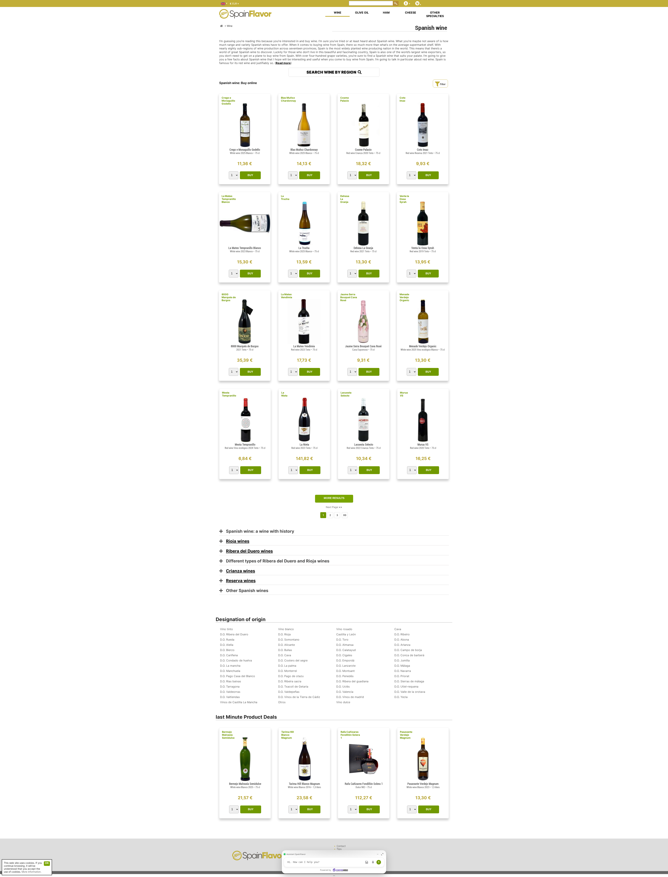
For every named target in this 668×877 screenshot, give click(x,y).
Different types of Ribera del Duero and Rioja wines (276, 561)
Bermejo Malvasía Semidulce (228, 734)
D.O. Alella (226, 644)
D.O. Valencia (344, 691)
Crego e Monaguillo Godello (228, 100)
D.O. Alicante (286, 644)
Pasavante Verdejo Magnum (406, 734)
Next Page (334, 507)
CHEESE (410, 12)
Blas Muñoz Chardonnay (288, 99)
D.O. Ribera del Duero (234, 634)
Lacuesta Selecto (346, 394)
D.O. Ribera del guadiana (352, 681)
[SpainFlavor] (221, 25)
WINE (337, 12)
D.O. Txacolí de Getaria (293, 686)
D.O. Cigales (344, 655)
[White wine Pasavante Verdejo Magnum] (423, 780)
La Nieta (284, 394)
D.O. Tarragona (230, 686)
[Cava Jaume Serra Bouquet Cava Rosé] (363, 343)
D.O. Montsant (345, 671)
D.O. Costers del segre (293, 660)
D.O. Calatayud (346, 650)
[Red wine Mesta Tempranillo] (245, 441)
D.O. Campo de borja (408, 650)
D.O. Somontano (288, 639)
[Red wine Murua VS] (423, 441)
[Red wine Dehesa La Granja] (363, 244)
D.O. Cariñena (229, 655)
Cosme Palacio (344, 99)
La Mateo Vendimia (286, 296)
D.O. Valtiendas (230, 697)
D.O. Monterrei (287, 671)
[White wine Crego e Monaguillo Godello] (244, 146)
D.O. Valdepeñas (288, 691)
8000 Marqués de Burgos (229, 297)
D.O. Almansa (344, 644)
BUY (250, 175)
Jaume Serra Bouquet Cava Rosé (348, 297)
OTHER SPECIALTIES (435, 14)
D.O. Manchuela (230, 671)
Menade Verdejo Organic (404, 297)
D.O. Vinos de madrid (350, 697)
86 (344, 515)
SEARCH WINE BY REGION (332, 72)
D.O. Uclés (343, 686)
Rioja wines (237, 541)
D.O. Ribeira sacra (289, 681)
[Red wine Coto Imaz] (422, 146)
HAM (386, 12)
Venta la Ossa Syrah (404, 199)
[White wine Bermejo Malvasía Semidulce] (245, 780)
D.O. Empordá (345, 660)
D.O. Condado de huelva (236, 660)
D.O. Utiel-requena (406, 686)
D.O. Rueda (227, 639)
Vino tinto (226, 629)
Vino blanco (286, 629)
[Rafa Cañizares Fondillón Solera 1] (363, 780)
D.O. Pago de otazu (291, 676)
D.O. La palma (287, 665)
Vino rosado (344, 629)
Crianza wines (240, 570)
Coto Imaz (402, 99)
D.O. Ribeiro (402, 634)
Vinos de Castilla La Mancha (238, 702)
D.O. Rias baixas (230, 681)
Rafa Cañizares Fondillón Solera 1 (350, 734)
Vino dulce (343, 702)
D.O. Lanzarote (346, 665)
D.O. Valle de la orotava (409, 691)
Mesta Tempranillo (229, 394)
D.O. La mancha (230, 665)
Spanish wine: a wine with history (258, 531)
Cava (397, 629)
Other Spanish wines (245, 590)
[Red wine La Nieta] (304, 441)
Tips (339, 848)
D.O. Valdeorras (230, 691)
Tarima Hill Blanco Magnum (287, 734)
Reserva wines (241, 580)
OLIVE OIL (362, 12)
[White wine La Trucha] (304, 244)
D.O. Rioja (284, 634)
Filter (443, 84)
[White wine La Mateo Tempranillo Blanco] (244, 244)
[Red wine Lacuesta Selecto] (363, 441)
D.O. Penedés (344, 676)
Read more (283, 63)
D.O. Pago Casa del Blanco (237, 676)
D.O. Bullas (285, 650)
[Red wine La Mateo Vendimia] (304, 343)
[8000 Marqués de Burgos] (244, 343)
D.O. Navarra (402, 671)
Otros (281, 702)
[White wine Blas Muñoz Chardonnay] (304, 146)
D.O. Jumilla (402, 660)
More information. (31, 871)
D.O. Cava (284, 655)
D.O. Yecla (401, 697)
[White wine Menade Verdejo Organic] (422, 343)
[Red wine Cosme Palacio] (363, 146)
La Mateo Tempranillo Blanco (229, 199)
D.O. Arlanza (402, 644)
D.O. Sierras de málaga (409, 681)
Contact (341, 845)
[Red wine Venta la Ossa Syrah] (422, 244)
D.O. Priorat (401, 676)
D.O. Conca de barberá (409, 655)
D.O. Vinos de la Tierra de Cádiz (299, 697)
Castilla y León (346, 634)
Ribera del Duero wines (249, 551)
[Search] (396, 3)
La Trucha (285, 197)
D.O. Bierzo (227, 650)
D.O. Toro (342, 639)
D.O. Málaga (402, 665)
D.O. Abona (401, 639)
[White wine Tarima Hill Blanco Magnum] (304, 780)
